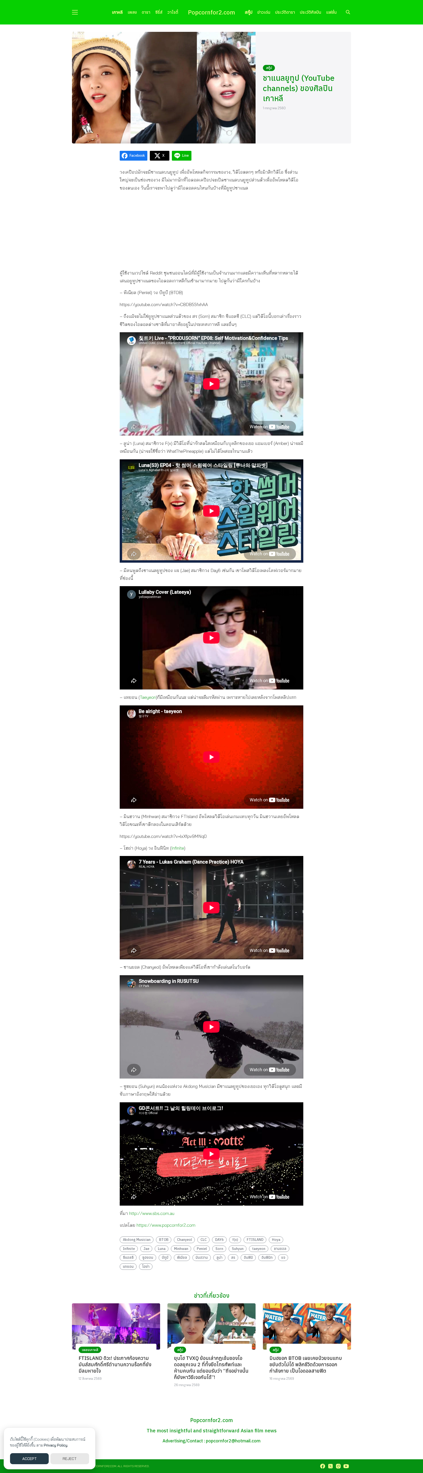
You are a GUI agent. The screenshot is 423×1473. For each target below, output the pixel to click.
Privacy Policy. (56, 1445)
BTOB (163, 1239)
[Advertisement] (211, 230)
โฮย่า (146, 1266)
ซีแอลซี (128, 1257)
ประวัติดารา (285, 12)
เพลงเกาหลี (90, 1350)
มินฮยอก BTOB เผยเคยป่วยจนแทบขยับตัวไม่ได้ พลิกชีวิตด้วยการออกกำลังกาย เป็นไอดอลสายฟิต (306, 1364)
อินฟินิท (267, 1257)
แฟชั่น (331, 12)
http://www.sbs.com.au (151, 1213)
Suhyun (238, 1248)
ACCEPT (29, 1458)
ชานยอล (280, 1248)
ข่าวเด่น (263, 12)
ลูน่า (219, 1257)
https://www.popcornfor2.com (166, 1225)
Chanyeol (184, 1239)
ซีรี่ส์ (159, 12)
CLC (203, 1239)
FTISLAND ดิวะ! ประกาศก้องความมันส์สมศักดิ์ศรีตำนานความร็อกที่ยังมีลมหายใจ (115, 1364)
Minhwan (181, 1248)
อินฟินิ (248, 1257)
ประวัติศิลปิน (310, 12)
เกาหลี (117, 12)
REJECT (70, 1458)
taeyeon (258, 1248)
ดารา (146, 12)
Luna (161, 1248)
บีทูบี (165, 1257)
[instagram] (338, 1466)
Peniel (202, 1248)
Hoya (276, 1239)
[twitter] (330, 1466)
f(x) (235, 1239)
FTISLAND (255, 1239)
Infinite (177, 848)
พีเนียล (182, 1257)
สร (233, 1257)
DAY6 (219, 1239)
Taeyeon (148, 697)
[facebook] (323, 1466)
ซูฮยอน (147, 1257)
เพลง (132, 12)
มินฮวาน (202, 1257)
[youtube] (346, 1466)
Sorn (219, 1248)
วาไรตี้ (172, 12)
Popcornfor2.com (211, 12)
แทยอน (128, 1266)
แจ (283, 1257)
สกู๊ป (248, 12)
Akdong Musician (137, 1239)
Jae (146, 1248)
